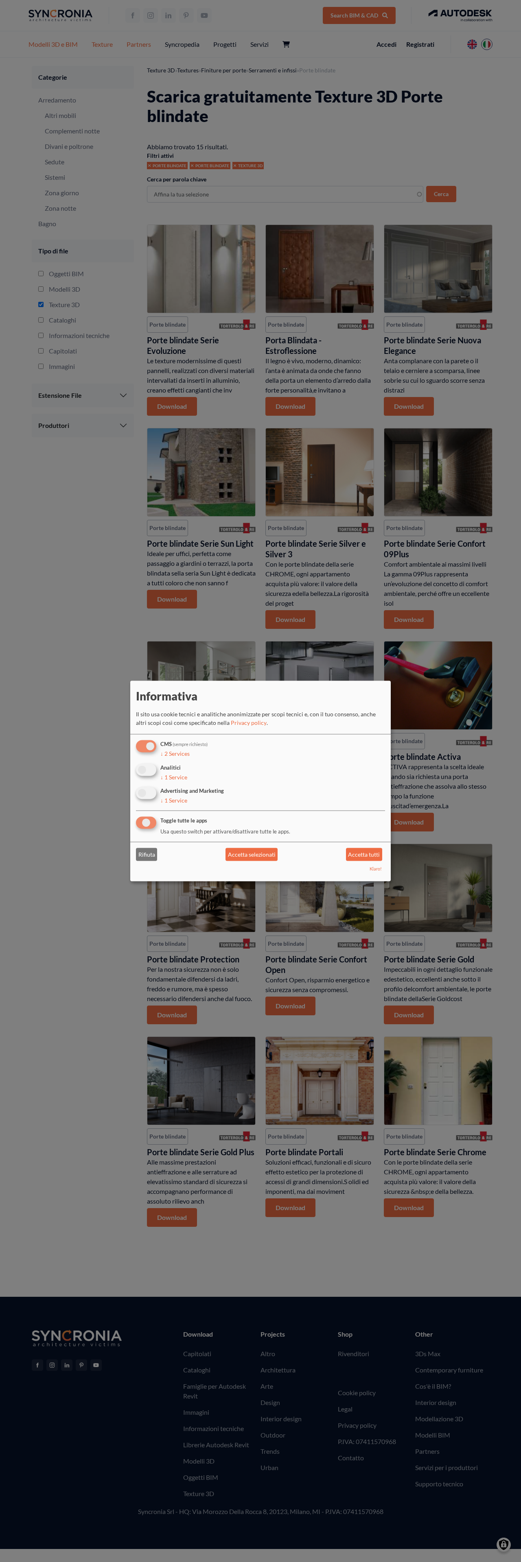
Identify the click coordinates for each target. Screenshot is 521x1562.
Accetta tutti (364, 854)
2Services (175, 753)
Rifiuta (146, 854)
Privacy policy (249, 722)
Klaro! (376, 869)
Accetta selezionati (252, 854)
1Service (173, 777)
